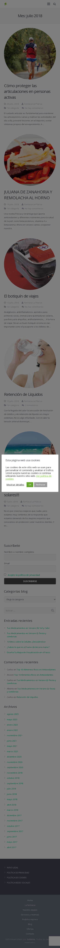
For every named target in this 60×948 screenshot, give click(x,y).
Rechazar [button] (40, 484)
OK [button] (29, 484)
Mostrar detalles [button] (15, 484)
